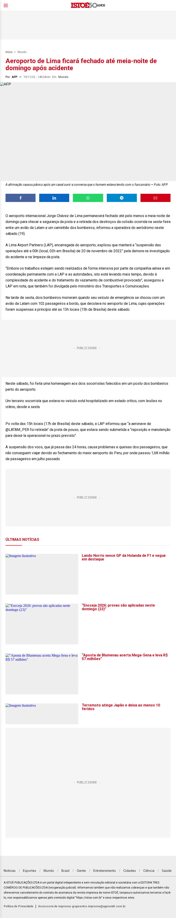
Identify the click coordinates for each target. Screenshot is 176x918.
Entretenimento (104, 871)
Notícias (10, 871)
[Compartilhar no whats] (88, 198)
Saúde (167, 871)
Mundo (22, 52)
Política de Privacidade (18, 906)
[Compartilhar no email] (155, 198)
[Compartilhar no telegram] (122, 198)
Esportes (29, 871)
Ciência (148, 871)
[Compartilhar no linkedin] (54, 198)
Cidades (129, 871)
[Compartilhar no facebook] (21, 198)
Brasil (65, 871)
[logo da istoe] (88, 5)
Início (9, 52)
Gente (81, 871)
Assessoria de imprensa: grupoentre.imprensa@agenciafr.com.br (82, 906)
